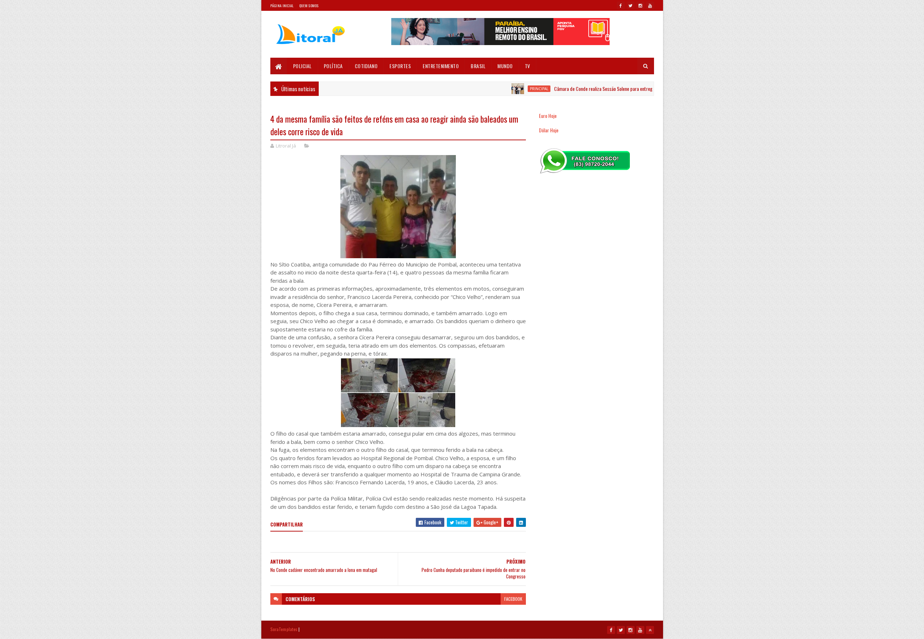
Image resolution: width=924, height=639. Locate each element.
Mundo (505, 66)
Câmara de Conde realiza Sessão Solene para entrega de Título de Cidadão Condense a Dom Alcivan (630, 88)
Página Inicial (282, 5)
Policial (302, 66)
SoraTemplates (284, 629)
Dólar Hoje (548, 130)
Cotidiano (366, 66)
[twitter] (631, 5)
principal (522, 88)
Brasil (478, 66)
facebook (513, 599)
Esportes (400, 66)
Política (333, 66)
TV (527, 66)
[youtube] (650, 5)
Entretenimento (441, 66)
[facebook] (621, 5)
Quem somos (309, 5)
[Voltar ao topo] (650, 630)
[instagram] (640, 5)
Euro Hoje (548, 115)
